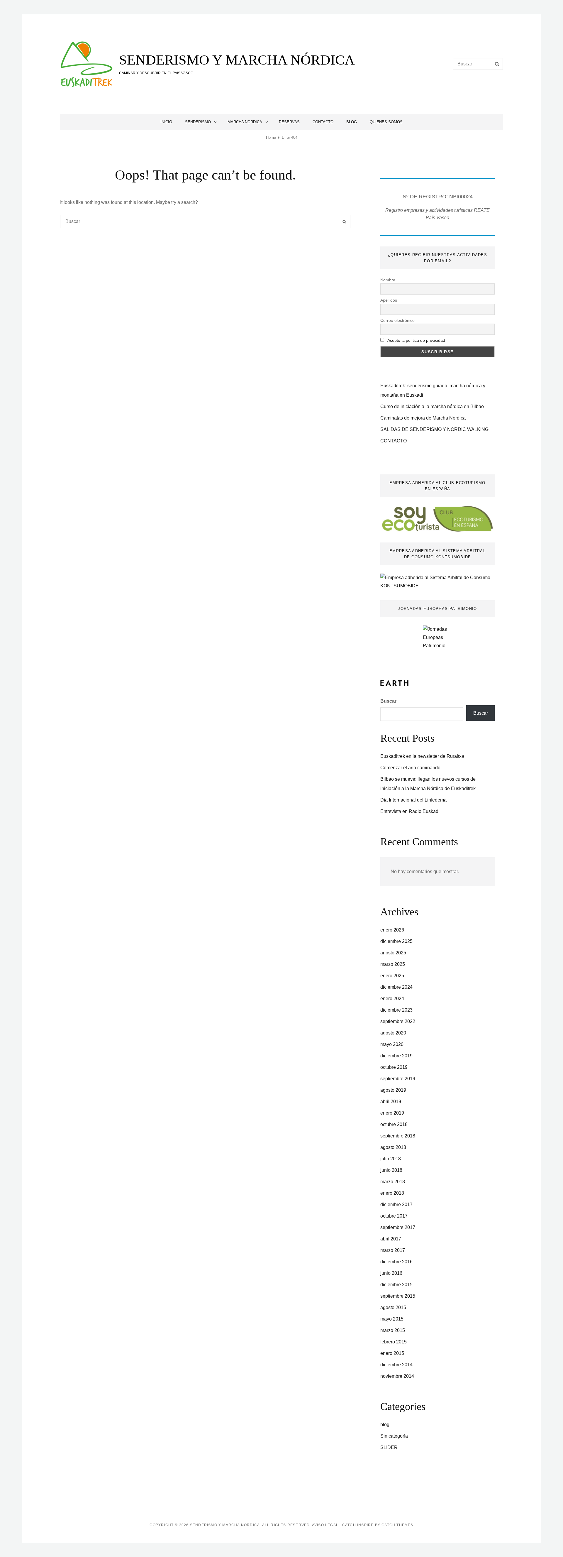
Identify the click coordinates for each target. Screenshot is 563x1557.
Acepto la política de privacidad (416, 340)
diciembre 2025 (396, 941)
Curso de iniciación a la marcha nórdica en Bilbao (432, 406)
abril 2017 (390, 1238)
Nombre (387, 280)
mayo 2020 (391, 1044)
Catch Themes (397, 1525)
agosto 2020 (393, 1032)
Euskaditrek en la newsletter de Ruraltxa (422, 756)
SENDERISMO (198, 122)
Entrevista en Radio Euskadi (410, 811)
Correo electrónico (397, 320)
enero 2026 (392, 929)
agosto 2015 (393, 1307)
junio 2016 (391, 1273)
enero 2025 (392, 975)
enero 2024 (392, 998)
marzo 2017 (392, 1250)
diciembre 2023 (396, 1009)
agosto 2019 (393, 1090)
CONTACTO (323, 122)
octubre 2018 (394, 1124)
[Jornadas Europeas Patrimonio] (437, 642)
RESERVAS (289, 122)
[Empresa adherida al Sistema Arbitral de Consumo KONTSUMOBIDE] (437, 581)
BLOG (351, 122)
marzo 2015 (392, 1330)
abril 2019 (390, 1101)
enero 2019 (392, 1112)
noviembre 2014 (397, 1376)
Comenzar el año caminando (410, 767)
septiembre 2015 (397, 1296)
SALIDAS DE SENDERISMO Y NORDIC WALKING (434, 429)
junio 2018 (391, 1170)
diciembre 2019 (396, 1055)
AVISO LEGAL (325, 1525)
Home (271, 137)
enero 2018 (392, 1193)
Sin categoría (394, 1435)
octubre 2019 (394, 1067)
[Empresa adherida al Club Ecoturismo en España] (437, 518)
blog (384, 1424)
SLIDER (389, 1447)
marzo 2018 (392, 1181)
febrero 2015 (393, 1341)
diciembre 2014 (396, 1364)
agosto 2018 (393, 1147)
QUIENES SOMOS (386, 122)
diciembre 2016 (396, 1261)
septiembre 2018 (397, 1135)
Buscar (388, 701)
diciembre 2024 (396, 987)
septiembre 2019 (397, 1078)
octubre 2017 (394, 1215)
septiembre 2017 (397, 1227)
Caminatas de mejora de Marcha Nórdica (423, 417)
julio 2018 (390, 1158)
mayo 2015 (391, 1318)
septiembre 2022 (397, 1021)
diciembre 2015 (396, 1284)
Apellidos (388, 300)
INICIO (166, 122)
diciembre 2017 (396, 1204)
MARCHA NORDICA (245, 122)
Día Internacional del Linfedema (413, 799)
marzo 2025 (392, 964)
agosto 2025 (393, 952)
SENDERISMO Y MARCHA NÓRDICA (237, 59)
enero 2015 (392, 1353)
